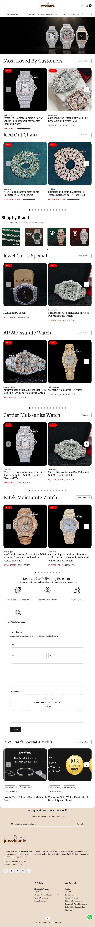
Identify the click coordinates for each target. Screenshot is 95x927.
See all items (83, 61)
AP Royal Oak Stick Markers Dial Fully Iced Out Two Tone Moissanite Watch (24, 391)
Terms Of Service (71, 898)
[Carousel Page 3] (35, 210)
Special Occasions (41, 898)
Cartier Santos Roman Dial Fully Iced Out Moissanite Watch (68, 314)
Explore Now (12, 41)
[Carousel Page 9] (53, 210)
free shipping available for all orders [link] (30, 14)
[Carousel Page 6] (44, 210)
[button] (82, 5)
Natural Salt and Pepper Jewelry (46, 895)
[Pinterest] (23, 870)
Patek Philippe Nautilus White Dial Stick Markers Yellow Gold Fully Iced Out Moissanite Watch (68, 557)
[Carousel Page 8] (50, 210)
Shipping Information (73, 901)
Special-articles (10, 787)
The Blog (68, 910)
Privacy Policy (70, 895)
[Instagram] (11, 870)
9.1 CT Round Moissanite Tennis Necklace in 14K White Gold (21, 193)
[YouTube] (29, 870)
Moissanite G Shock (14, 312)
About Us (68, 892)
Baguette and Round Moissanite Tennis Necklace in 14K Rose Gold (66, 193)
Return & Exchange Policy (75, 907)
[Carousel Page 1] (29, 210)
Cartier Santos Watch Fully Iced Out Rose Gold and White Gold (68, 119)
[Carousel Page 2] (32, 210)
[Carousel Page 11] (59, 210)
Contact (68, 889)
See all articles (82, 742)
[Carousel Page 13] (65, 210)
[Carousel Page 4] (38, 210)
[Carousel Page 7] (47, 210)
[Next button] (86, 89)
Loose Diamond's (40, 901)
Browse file (47, 706)
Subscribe (80, 824)
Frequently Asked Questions (76, 904)
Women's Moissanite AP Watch (65, 389)
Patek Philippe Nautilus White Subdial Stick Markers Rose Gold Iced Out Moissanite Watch (24, 557)
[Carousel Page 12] (62, 210)
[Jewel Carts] (47, 5)
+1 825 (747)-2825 (15, 865)
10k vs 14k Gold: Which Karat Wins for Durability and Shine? (69, 799)
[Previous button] (8, 89)
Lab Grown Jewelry (41, 892)
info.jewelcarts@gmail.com (19, 861)
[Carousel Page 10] (56, 210)
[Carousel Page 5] (41, 210)
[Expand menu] (4, 5)
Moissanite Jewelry (41, 889)
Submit (15, 729)
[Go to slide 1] (47, 249)
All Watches (30, 41)
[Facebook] (5, 870)
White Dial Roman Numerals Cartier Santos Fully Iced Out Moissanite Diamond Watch (23, 120)
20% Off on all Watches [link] (62, 14)
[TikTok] (17, 870)
